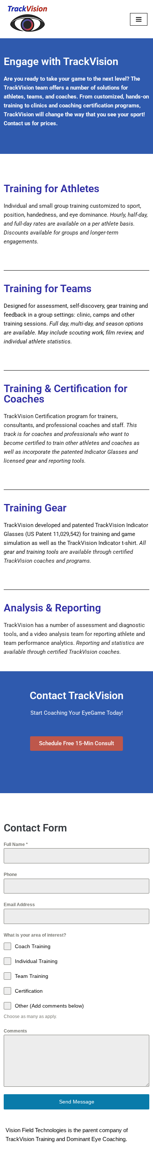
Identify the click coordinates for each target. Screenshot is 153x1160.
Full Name (16, 844)
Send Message (76, 1102)
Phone (10, 874)
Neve (45, 1152)
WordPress (100, 1152)
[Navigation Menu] (138, 19)
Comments (15, 1031)
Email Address (19, 904)
